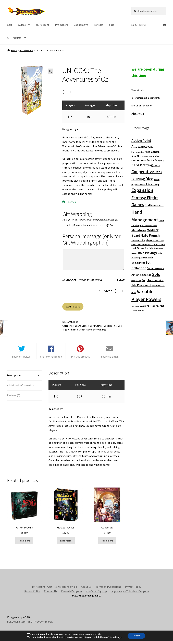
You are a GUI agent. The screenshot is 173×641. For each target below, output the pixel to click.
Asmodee (73, 329)
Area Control (152, 152)
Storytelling (99, 329)
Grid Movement (154, 205)
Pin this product (80, 356)
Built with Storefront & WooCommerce (29, 621)
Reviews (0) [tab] (13, 395)
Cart (9, 24)
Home (14, 50)
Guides (22, 24)
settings (117, 637)
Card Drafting (142, 165)
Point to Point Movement (142, 244)
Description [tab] (14, 375)
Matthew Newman (149, 225)
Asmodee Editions (138, 160)
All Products (14, 37)
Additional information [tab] (20, 385)
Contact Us (50, 591)
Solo (111, 24)
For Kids (98, 24)
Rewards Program (71, 591)
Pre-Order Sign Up (96, 591)
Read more (24, 540)
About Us (86, 586)
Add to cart (73, 306)
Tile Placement (141, 285)
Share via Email (110, 356)
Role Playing (147, 253)
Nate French (150, 235)
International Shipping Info (145, 97)
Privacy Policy (133, 586)
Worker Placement (152, 306)
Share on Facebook (51, 356)
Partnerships (138, 240)
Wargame (135, 306)
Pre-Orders (61, 24)
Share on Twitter (21, 356)
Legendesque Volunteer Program (130, 591)
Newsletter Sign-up (65, 586)
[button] (50, 71)
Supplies (147, 280)
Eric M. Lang (152, 184)
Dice (149, 178)
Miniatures (138, 230)
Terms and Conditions (108, 586)
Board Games (26, 50)
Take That (158, 280)
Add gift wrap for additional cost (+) (90, 225)
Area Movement (140, 156)
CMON (156, 165)
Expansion (142, 190)
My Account (42, 24)
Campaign (160, 160)
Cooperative (81, 24)
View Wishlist (138, 90)
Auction (150, 160)
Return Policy (32, 591)
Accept (136, 635)
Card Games (96, 325)
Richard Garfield (145, 248)
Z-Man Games (137, 310)
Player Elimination (155, 240)
